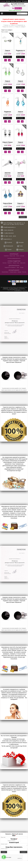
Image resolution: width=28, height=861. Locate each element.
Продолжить (22, 217)
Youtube (9, 249)
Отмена (3, 852)
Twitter (21, 246)
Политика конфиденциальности (14, 258)
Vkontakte (21, 242)
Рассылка (24, 272)
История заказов (13, 272)
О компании (2, 1)
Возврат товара (16, 262)
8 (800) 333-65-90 (18, 4)
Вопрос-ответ (12, 255)
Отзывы (21, 267)
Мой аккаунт (18, 1)
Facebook (9, 242)
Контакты (13, 1)
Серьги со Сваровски (17, 25)
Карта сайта (22, 262)
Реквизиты (10, 262)
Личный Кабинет (5, 272)
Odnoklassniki (9, 246)
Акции (18, 267)
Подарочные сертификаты (10, 267)
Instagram (21, 249)
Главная (6, 25)
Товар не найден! (20, 26)
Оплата (17, 255)
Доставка (8, 1)
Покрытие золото (8, 26)
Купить (8, 56)
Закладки (19, 272)
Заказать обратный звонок (15, 10)
